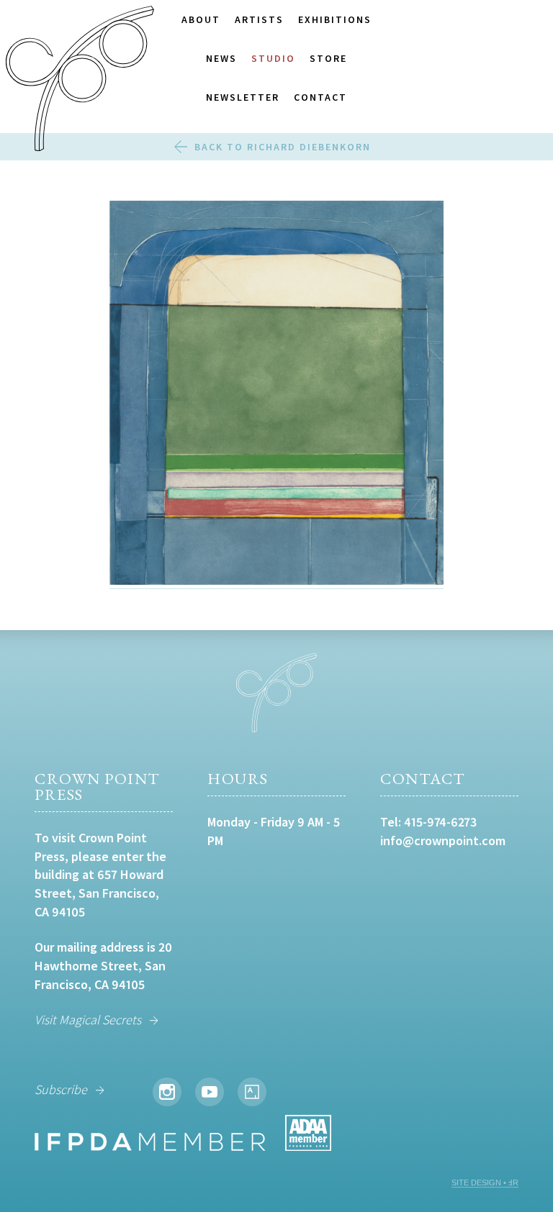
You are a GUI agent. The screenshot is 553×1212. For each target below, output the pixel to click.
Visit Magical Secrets (88, 1019)
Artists (259, 19)
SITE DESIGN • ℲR (484, 1182)
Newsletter (242, 97)
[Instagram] (167, 1091)
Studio (273, 58)
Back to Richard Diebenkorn (282, 146)
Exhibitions (335, 19)
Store (328, 58)
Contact (320, 97)
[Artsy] (252, 1091)
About (200, 19)
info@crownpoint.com (442, 840)
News (221, 58)
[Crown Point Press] (80, 80)
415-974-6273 (440, 822)
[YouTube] (209, 1091)
